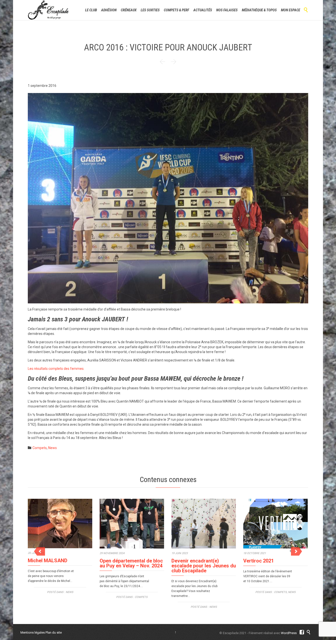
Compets (39, 448)
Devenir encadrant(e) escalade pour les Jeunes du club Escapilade (203, 566)
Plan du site (54, 632)
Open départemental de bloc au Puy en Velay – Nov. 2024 (131, 563)
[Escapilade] (48, 10)
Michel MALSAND (47, 560)
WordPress (289, 633)
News (52, 448)
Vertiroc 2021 (258, 561)
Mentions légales (32, 632)
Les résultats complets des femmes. (56, 369)
